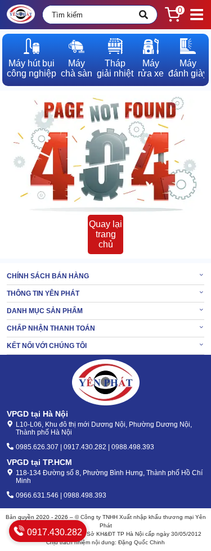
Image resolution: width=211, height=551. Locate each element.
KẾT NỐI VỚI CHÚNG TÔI (47, 346)
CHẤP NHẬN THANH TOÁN (51, 328)
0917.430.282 (53, 532)
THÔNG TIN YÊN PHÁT (43, 293)
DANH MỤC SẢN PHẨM (45, 311)
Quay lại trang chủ (105, 234)
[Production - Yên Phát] (21, 14)
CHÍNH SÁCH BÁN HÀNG (48, 276)
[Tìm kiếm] (143, 15)
